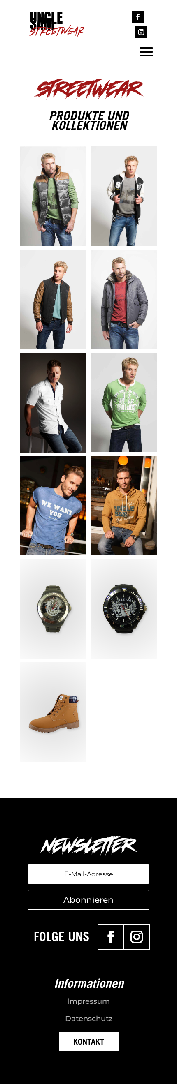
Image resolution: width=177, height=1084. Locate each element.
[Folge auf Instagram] (141, 32)
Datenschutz (88, 1018)
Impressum (88, 1001)
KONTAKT (88, 1042)
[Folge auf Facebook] (138, 17)
